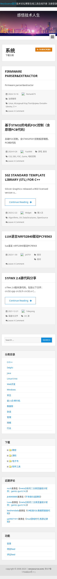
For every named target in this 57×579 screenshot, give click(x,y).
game (24, 156)
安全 (9, 395)
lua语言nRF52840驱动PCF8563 (28, 236)
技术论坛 (20, 3)
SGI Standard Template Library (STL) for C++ (25, 177)
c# (20, 217)
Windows (11, 389)
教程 (14, 450)
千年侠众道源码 (33, 496)
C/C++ (10, 362)
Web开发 (11, 384)
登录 (55, 3)
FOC (19, 156)
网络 (9, 422)
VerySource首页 (8, 3)
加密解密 (12, 98)
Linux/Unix (12, 378)
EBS (14, 156)
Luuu (9, 502)
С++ (15, 106)
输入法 (40, 212)
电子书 (15, 461)
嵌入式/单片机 (13, 400)
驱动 (45, 151)
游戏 (40, 151)
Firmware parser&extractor (21, 73)
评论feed (11, 554)
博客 (27, 3)
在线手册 (42, 3)
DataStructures (29, 217)
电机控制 (32, 156)
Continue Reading (22, 202)
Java (9, 373)
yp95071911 (12, 518)
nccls (9, 488)
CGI (10, 156)
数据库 (10, 406)
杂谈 (9, 411)
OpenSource (42, 217)
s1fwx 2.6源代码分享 (20, 278)
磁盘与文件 (13, 316)
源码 (14, 455)
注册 (50, 3)
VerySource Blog (28, 9)
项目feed (11, 549)
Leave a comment (16, 111)
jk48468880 (12, 496)
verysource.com (36, 569)
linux (11, 103)
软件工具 (16, 466)
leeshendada (13, 510)
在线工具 (34, 3)
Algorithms (13, 217)
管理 (9, 417)
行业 (9, 428)
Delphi (10, 367)
